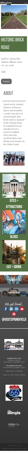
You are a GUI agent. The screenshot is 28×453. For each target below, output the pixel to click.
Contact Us (6, 375)
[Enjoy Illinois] (14, 412)
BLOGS (14, 237)
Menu (26, 3)
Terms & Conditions (12, 445)
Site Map (22, 375)
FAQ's (12, 375)
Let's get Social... (14, 304)
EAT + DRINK (14, 267)
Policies (17, 375)
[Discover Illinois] (14, 425)
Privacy (19, 445)
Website (6, 81)
